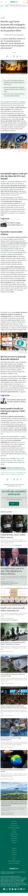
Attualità (14, 821)
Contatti (14, 850)
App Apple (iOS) (14, 825)
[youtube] (15, 889)
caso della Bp (4, 189)
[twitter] (7, 889)
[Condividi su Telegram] (20, 56)
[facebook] (4, 889)
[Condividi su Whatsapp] (17, 56)
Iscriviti (13, 503)
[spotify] (12, 889)
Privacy (14, 859)
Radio (14, 830)
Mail (14, 857)
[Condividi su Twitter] (11, 56)
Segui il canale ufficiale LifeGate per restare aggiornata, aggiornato (12, 460)
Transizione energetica (10, 474)
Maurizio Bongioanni (19, 35)
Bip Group (10, 584)
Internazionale (17, 251)
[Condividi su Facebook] (7, 56)
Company (14, 848)
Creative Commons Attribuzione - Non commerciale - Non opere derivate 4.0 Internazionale (13, 469)
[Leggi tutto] (26, 511)
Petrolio (2, 474)
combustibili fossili (15, 102)
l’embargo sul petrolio (7, 252)
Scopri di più (18, 486)
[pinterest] (10, 889)
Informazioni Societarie (14, 861)
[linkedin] (21, 889)
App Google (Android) (14, 827)
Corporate (14, 836)
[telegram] (24, 889)
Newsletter (14, 823)
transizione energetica (15, 183)
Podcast (14, 832)
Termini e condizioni (14, 863)
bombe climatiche (11, 322)
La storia (14, 854)
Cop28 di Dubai (20, 474)
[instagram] (18, 889)
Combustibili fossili (21, 472)
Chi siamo (14, 852)
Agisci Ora (14, 840)
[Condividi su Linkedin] (14, 56)
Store (7, 2)
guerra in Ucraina (21, 247)
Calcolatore (14, 838)
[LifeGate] (14, 2)
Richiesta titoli (14, 834)
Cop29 (3, 18)
